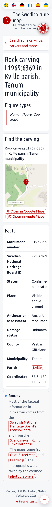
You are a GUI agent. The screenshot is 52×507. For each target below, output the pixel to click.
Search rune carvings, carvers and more (26, 43)
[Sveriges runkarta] (7, 20)
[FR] (30, 5)
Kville (37, 367)
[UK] (46, 5)
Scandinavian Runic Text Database (25, 442)
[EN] (14, 5)
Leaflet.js (17, 460)
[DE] (22, 5)
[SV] (6, 5)
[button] (26, 182)
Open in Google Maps (27, 211)
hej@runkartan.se (26, 501)
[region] (26, 185)
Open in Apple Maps (28, 216)
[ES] (38, 5)
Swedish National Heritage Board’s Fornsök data (23, 426)
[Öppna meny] (44, 499)
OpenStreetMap (22, 455)
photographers (22, 476)
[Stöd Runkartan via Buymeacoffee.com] (43, 28)
